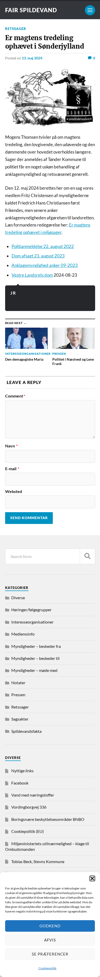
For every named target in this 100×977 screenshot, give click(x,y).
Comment (15, 396)
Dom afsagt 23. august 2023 (38, 256)
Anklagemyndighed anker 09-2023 (45, 265)
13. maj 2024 (32, 58)
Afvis (50, 940)
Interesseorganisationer (32, 621)
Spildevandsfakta (26, 731)
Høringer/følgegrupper (31, 609)
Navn (11, 446)
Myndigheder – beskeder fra (36, 646)
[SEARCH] (87, 556)
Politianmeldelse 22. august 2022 (43, 246)
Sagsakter (19, 718)
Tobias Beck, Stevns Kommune (37, 861)
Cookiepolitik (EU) (27, 831)
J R (13, 293)
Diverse (18, 597)
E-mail (12, 469)
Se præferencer (50, 954)
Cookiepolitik (47, 968)
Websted (13, 491)
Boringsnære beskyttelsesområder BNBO (47, 819)
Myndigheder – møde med (34, 670)
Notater (18, 682)
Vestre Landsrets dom (32, 275)
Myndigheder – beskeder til (35, 658)
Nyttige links (22, 770)
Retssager (15, 29)
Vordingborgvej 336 (28, 806)
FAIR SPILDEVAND (31, 10)
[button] (92, 878)
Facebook (19, 782)
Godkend (50, 926)
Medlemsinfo (23, 633)
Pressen (18, 694)
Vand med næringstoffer (32, 794)
